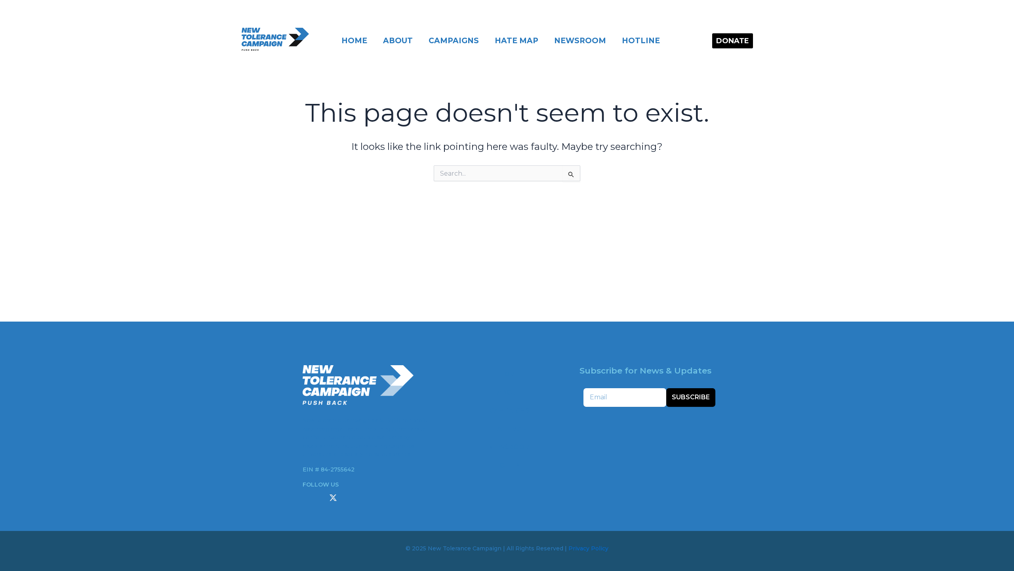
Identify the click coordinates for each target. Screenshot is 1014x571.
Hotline (641, 40)
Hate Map (516, 40)
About (398, 40)
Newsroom (580, 40)
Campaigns (454, 40)
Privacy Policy (588, 548)
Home (354, 40)
